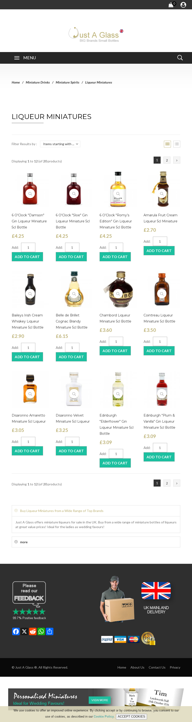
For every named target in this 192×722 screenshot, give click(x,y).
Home (16, 82)
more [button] (24, 542)
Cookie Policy (104, 716)
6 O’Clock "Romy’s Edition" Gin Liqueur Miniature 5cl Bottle (116, 221)
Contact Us (157, 667)
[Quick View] (30, 193)
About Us (137, 667)
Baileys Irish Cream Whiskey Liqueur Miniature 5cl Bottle (28, 321)
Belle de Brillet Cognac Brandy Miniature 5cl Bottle (72, 321)
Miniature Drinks (38, 82)
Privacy (175, 667)
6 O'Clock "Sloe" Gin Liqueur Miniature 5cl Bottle (73, 221)
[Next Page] (176, 160)
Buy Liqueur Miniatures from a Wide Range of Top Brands (61, 510)
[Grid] (167, 144)
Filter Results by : (24, 144)
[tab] (96, 510)
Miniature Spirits (67, 82)
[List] (176, 144)
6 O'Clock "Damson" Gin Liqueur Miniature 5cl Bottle (29, 221)
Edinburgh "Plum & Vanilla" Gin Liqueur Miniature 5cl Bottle (159, 421)
